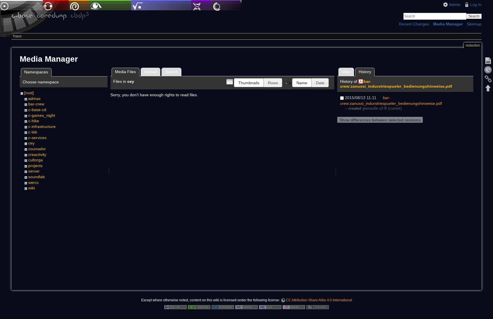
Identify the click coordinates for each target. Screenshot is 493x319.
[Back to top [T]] (488, 88)
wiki (31, 188)
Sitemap (474, 24)
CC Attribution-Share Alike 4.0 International (319, 300)
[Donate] (199, 307)
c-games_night (41, 115)
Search (474, 16)
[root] (29, 93)
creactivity (37, 154)
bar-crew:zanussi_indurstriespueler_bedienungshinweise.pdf (396, 84)
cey (31, 143)
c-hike (33, 121)
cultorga (35, 160)
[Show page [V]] (488, 60)
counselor (37, 149)
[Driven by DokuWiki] (317, 307)
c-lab (32, 132)
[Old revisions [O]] (488, 69)
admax (34, 98)
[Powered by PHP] (222, 307)
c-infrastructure (42, 126)
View (346, 71)
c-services (37, 137)
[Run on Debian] (293, 307)
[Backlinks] (488, 78)
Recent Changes (414, 24)
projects (35, 165)
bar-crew (36, 104)
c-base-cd (37, 109)
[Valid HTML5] (246, 307)
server (34, 171)
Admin (454, 4)
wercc (33, 182)
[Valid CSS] (270, 307)
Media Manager (448, 24)
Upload (150, 71)
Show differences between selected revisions (380, 120)
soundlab (36, 176)
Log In (476, 4)
